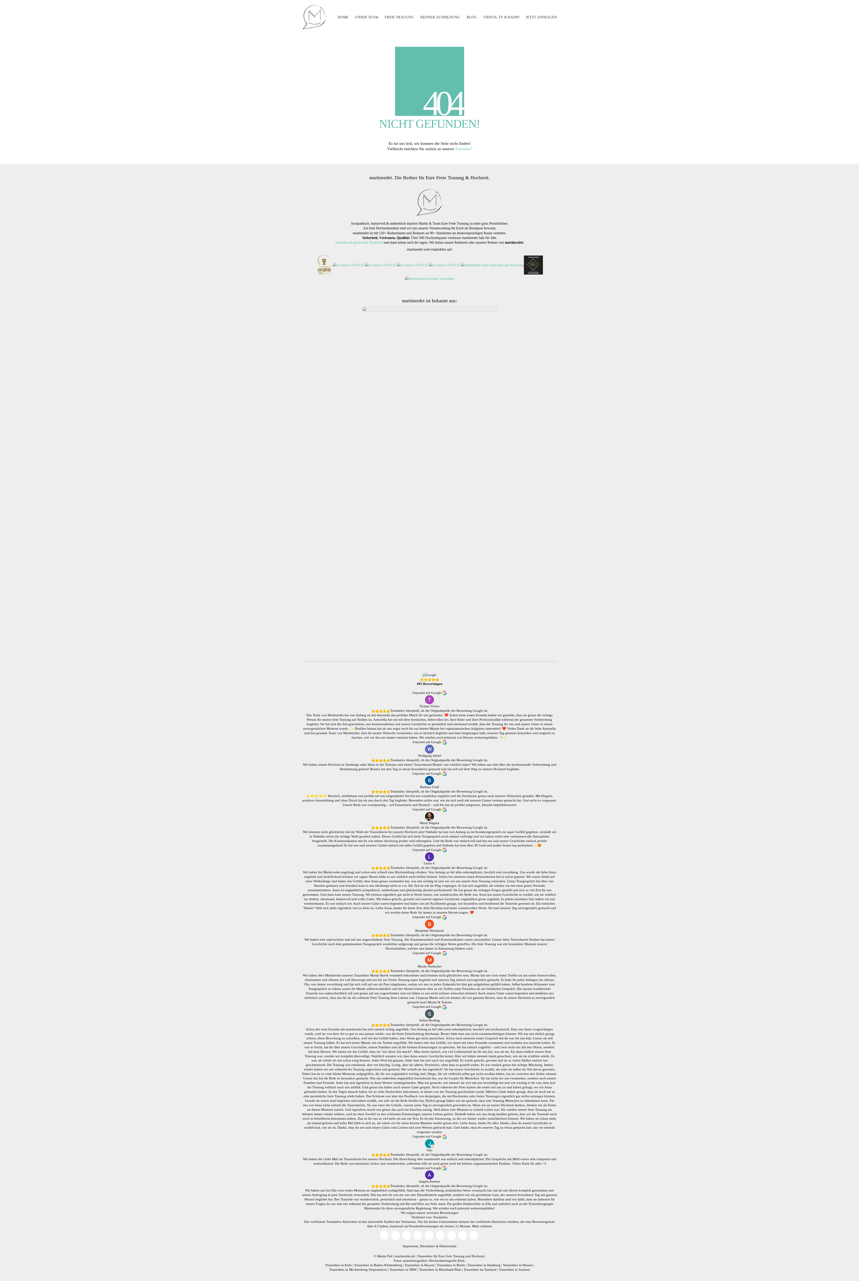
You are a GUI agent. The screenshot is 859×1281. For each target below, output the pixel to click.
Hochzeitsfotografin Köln (447, 1260)
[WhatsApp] (473, 1235)
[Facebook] (429, 1235)
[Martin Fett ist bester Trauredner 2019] (429, 278)
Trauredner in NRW (403, 1269)
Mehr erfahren (482, 1226)
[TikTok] (417, 1235)
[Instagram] (406, 1235)
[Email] (384, 1235)
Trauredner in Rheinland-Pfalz (440, 1269)
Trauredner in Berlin (451, 1265)
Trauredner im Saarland (480, 1269)
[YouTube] (395, 1235)
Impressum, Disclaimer (419, 1246)
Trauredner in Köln (338, 1265)
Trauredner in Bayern (419, 1265)
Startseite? (463, 149)
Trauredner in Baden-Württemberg (378, 1265)
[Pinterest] (440, 1235)
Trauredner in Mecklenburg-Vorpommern (358, 1269)
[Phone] (462, 1235)
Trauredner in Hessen (518, 1265)
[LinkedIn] (451, 1235)
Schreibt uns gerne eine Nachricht (359, 242)
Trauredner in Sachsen (514, 1269)
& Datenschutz (446, 1246)
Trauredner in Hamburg (484, 1265)
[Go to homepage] (314, 17)
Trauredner (425, 1256)
